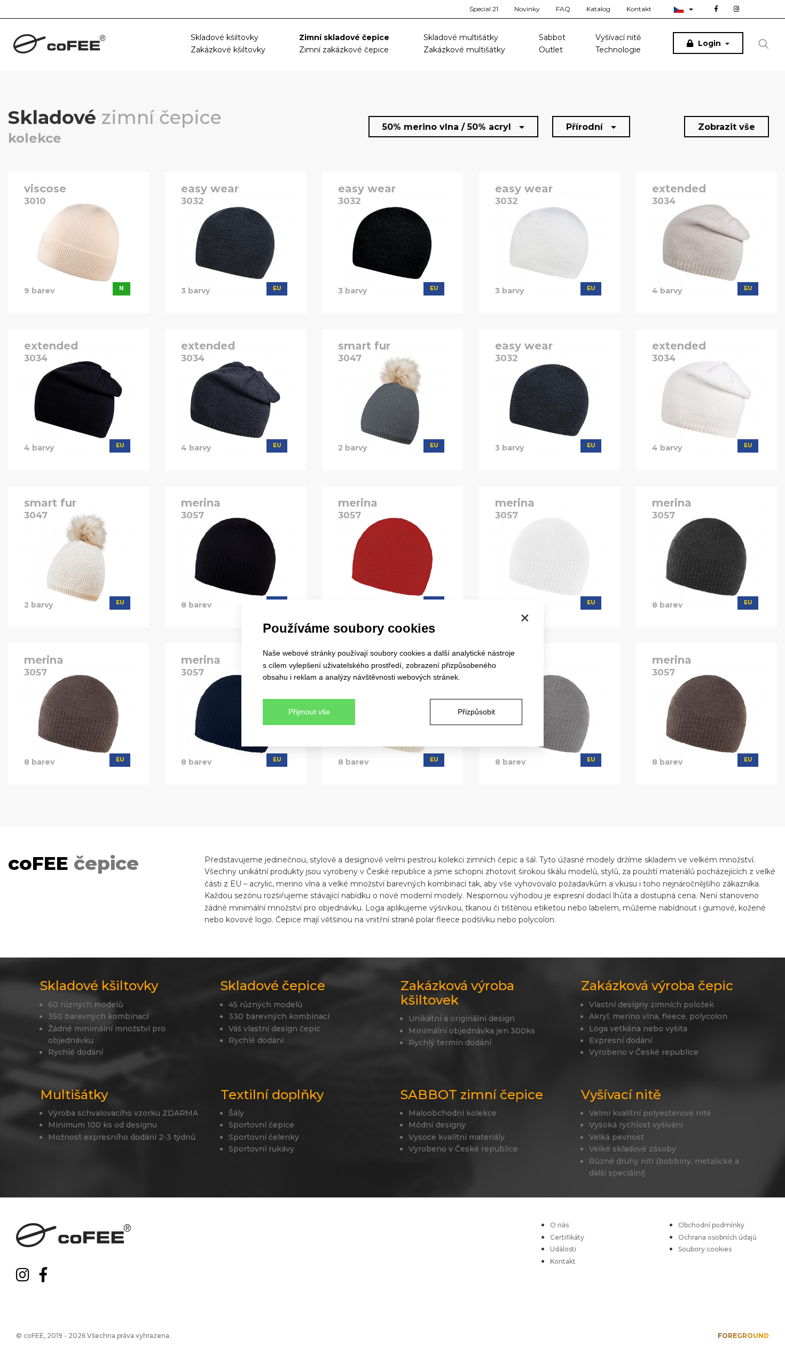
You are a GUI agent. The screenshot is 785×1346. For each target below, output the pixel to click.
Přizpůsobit (476, 711)
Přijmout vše (309, 711)
